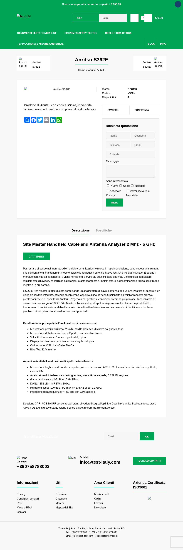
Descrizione (80, 230)
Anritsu (132, 88)
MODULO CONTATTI (150, 461)
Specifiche (104, 230)
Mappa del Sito (64, 507)
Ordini (97, 498)
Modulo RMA (24, 507)
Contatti (21, 511)
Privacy (21, 494)
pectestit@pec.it (108, 535)
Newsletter (100, 507)
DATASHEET (36, 256)
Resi (19, 503)
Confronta (142, 110)
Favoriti (113, 110)
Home (81, 70)
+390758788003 (33, 466)
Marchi (60, 503)
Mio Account (101, 494)
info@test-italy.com (100, 462)
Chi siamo (61, 494)
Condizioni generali (28, 498)
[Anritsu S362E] (60, 89)
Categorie (61, 498)
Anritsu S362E (96, 70)
